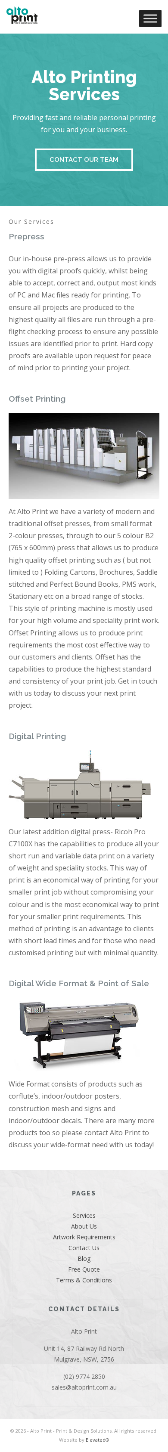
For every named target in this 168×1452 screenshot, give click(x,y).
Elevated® (97, 1440)
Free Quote (84, 1269)
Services (84, 1215)
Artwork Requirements (84, 1237)
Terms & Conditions (84, 1280)
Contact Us (84, 1248)
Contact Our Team (84, 160)
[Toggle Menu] (150, 18)
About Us (84, 1226)
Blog (84, 1258)
